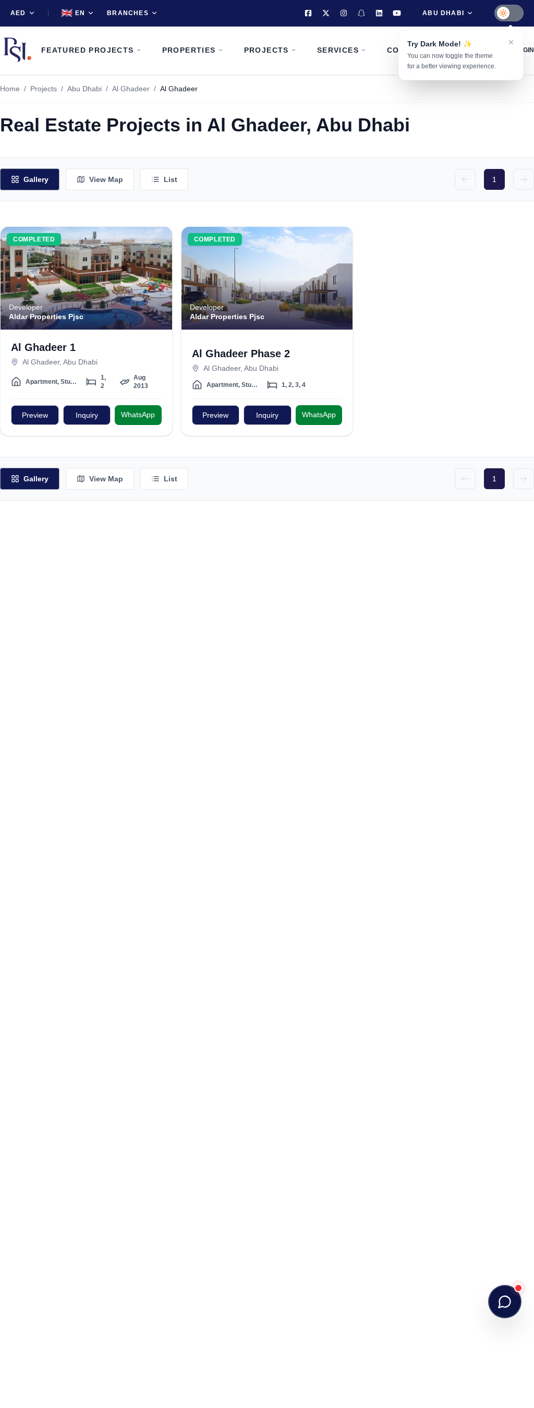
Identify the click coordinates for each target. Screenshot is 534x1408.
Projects (43, 88)
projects (266, 50)
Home (10, 88)
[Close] (511, 42)
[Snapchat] (361, 13)
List (170, 179)
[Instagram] (343, 13)
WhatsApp (138, 414)
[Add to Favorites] (158, 241)
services (338, 50)
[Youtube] (397, 13)
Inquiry (87, 415)
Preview (35, 415)
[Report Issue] (158, 282)
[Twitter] (326, 13)
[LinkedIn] (379, 13)
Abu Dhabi (84, 88)
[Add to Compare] (158, 261)
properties (189, 50)
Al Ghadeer (131, 88)
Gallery (35, 179)
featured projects (87, 50)
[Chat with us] (504, 1301)
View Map (106, 179)
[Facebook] (308, 13)
